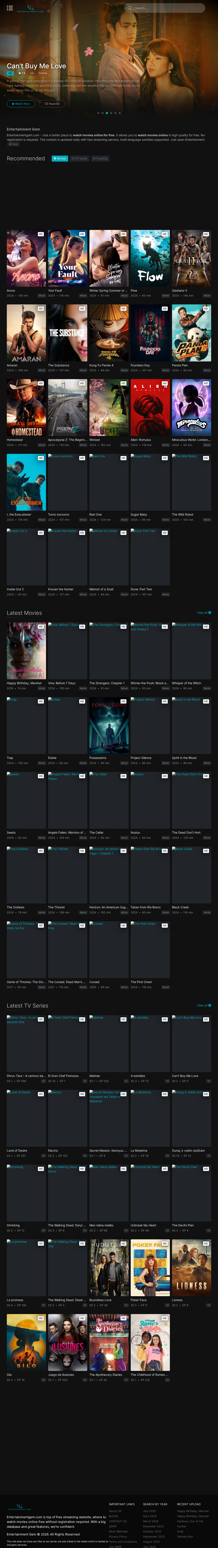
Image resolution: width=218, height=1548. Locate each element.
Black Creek (180, 907)
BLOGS (113, 1516)
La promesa (15, 1300)
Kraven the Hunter (60, 589)
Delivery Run (185, 1536)
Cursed (94, 982)
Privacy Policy (118, 1536)
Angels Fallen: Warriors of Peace (67, 832)
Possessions (97, 758)
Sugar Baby (139, 514)
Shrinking (13, 1225)
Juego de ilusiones (61, 1374)
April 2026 (150, 1516)
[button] (98, 113)
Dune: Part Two (141, 589)
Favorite (54, 103)
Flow (134, 290)
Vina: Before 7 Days (61, 683)
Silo (9, 1374)
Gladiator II (179, 290)
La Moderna (139, 1150)
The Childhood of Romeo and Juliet (150, 1374)
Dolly (180, 1531)
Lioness (177, 1300)
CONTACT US (118, 1521)
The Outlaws (15, 907)
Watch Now (22, 103)
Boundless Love (100, 1300)
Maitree (94, 1076)
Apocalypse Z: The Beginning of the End (67, 439)
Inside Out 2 (15, 589)
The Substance (58, 365)
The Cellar (96, 832)
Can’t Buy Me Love (185, 1076)
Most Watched (118, 1531)
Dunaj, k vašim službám (188, 1150)
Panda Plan (180, 365)
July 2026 (149, 1511)
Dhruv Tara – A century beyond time (26, 1076)
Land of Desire (17, 1150)
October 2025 (152, 1531)
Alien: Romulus (141, 439)
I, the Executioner (19, 514)
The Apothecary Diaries (105, 1374)
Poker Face (138, 1300)
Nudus (135, 832)
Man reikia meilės (101, 1225)
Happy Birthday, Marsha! (24, 683)
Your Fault (55, 290)
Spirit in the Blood (184, 758)
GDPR (112, 1526)
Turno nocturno (58, 514)
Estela (52, 758)
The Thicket (56, 907)
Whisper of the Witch (186, 683)
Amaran (12, 365)
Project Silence (141, 758)
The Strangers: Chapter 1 (107, 683)
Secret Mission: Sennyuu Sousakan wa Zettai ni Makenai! (109, 1150)
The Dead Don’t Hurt (186, 832)
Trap (10, 758)
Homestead (15, 439)
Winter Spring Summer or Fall (109, 290)
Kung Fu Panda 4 (101, 365)
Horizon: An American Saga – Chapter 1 (109, 907)
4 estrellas (138, 1076)
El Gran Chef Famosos (63, 1076)
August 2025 (151, 1541)
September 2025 (154, 1536)
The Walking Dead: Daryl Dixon (67, 1225)
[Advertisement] (109, 198)
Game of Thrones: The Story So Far (26, 982)
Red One (95, 514)
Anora (11, 290)
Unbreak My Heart (143, 1225)
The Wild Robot (182, 514)
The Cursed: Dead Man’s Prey (67, 982)
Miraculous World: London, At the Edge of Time (191, 439)
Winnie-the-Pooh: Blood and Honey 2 (150, 683)
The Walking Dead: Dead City (67, 1300)
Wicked (94, 439)
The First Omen (141, 982)
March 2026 (151, 1521)
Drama (43, 73)
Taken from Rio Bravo (146, 907)
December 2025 (153, 1526)
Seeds (11, 832)
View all (202, 612)
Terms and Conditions (123, 1541)
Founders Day (140, 365)
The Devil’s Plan (183, 1225)
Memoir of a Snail (101, 589)
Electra (53, 1150)
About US (115, 1511)
